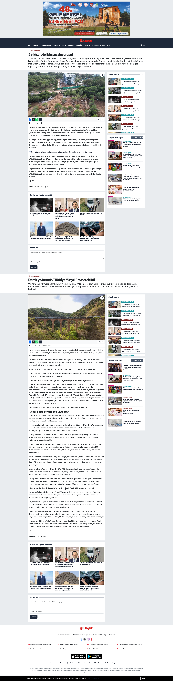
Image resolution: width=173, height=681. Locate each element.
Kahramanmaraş (34, 45)
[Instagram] (88, 639)
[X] (84, 639)
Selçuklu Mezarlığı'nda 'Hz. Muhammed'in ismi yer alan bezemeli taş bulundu (64, 238)
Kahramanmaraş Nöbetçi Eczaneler (40, 644)
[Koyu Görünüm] (141, 45)
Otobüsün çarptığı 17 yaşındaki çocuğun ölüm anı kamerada (130, 101)
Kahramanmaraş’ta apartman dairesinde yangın (130, 83)
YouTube (95, 45)
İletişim (108, 45)
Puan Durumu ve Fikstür (37, 649)
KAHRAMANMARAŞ (127, 79)
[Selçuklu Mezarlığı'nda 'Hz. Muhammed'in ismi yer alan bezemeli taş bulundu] (67, 228)
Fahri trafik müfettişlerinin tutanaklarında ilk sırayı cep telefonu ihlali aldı (89, 238)
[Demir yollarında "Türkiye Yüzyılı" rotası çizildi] (66, 317)
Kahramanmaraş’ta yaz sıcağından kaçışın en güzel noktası (131, 92)
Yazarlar (88, 45)
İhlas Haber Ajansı (35, 123)
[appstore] (78, 656)
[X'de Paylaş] (33, 119)
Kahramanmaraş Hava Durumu (68, 644)
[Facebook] (81, 639)
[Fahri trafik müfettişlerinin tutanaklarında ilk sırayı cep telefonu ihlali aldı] (92, 228)
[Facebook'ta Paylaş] (30, 119)
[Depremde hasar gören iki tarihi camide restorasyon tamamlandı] (41, 228)
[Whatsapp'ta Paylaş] (36, 119)
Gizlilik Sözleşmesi (93, 678)
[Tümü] (142, 74)
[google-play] (95, 656)
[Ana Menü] (144, 45)
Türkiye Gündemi (68, 45)
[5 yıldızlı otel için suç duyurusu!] (66, 94)
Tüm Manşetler (64, 649)
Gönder (33, 267)
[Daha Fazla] (40, 119)
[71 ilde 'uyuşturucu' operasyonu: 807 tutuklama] (92, 204)
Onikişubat (57, 45)
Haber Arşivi (122, 649)
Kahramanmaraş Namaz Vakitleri (99, 644)
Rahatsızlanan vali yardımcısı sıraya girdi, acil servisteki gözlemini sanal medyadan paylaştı (130, 110)
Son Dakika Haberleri (95, 649)
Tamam (143, 678)
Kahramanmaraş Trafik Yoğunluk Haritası (130, 644)
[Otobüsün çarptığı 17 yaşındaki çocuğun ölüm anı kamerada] (41, 204)
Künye (102, 45)
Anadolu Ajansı (34, 345)
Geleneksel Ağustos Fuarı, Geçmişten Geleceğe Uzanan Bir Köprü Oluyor (130, 119)
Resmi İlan (79, 45)
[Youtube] (91, 639)
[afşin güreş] (86, 19)
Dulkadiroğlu (46, 45)
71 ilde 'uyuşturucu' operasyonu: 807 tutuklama (130, 128)
